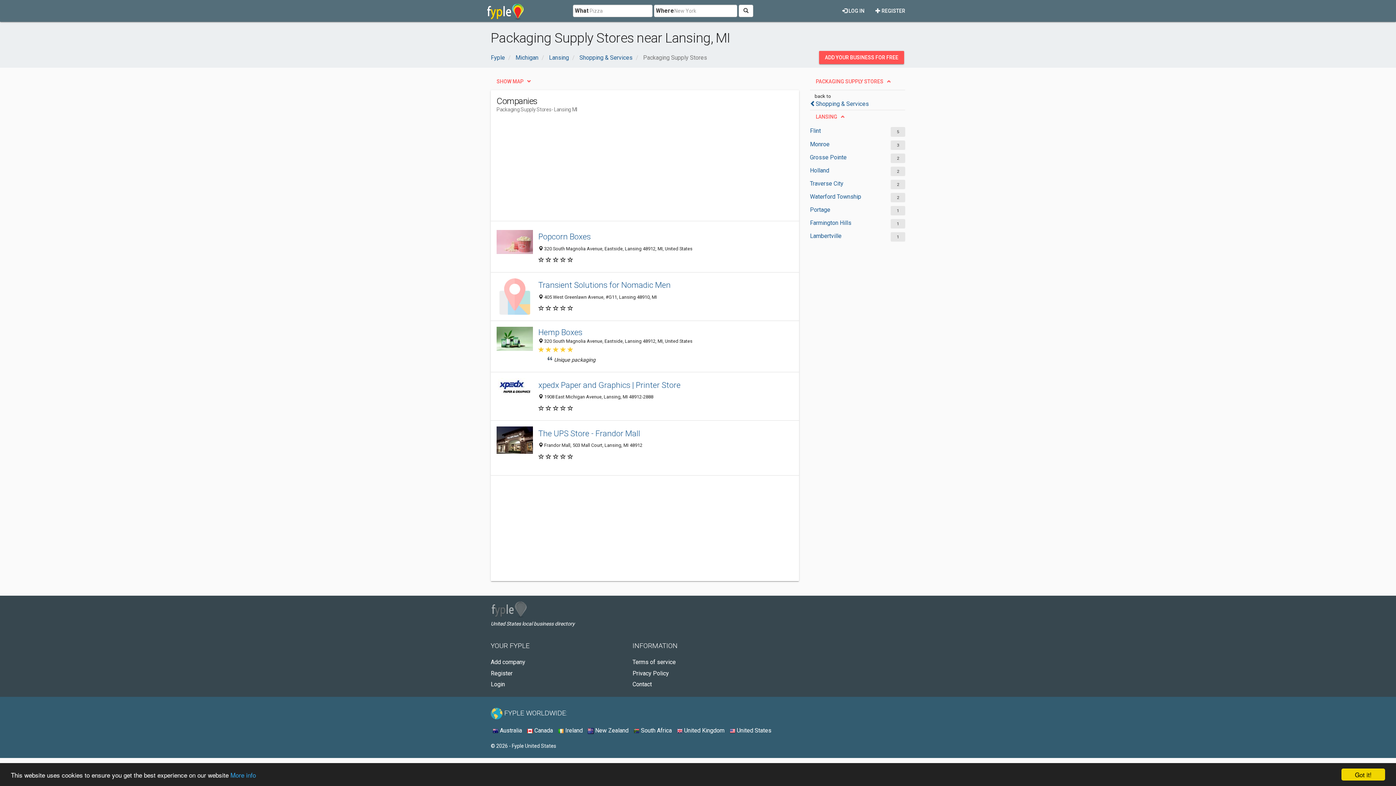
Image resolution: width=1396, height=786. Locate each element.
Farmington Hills (830, 222)
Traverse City (826, 183)
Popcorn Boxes (564, 236)
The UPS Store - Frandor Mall (589, 433)
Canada (543, 730)
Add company (508, 662)
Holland (819, 170)
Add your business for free (861, 57)
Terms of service (654, 662)
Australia (510, 730)
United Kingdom (704, 730)
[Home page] (505, 11)
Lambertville (826, 236)
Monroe (820, 144)
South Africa (655, 730)
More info (243, 774)
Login (498, 684)
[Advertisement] (629, 170)
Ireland (573, 730)
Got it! (1363, 774)
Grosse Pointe (828, 157)
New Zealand (611, 730)
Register (892, 11)
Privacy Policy (651, 673)
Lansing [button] (826, 117)
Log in (856, 11)
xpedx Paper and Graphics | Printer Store (609, 385)
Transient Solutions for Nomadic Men (604, 285)
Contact (642, 684)
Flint (815, 130)
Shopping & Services (842, 103)
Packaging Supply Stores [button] (849, 81)
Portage (820, 209)
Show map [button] (510, 81)
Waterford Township (835, 196)
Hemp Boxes (560, 332)
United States (753, 730)
